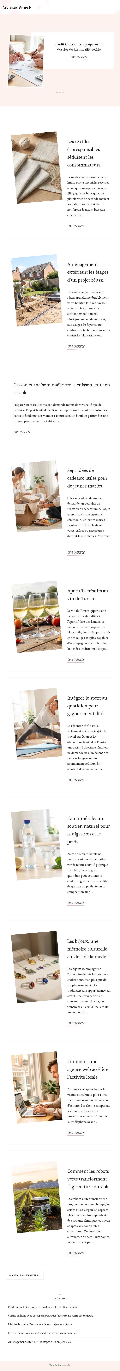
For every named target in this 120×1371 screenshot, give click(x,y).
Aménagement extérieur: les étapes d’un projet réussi (87, 272)
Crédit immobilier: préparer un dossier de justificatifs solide (43, 1307)
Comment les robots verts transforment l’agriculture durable (88, 1179)
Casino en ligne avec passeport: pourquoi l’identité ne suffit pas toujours (50, 1315)
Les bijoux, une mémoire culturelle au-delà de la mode (87, 949)
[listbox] (60, 60)
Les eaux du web (16, 7)
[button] (57, 92)
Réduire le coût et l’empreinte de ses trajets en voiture (40, 1324)
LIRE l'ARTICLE (78, 57)
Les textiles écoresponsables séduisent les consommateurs (42, 1333)
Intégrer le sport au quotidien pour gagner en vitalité (87, 705)
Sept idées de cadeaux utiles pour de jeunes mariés (87, 478)
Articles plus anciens (26, 1275)
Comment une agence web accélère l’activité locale (87, 1069)
